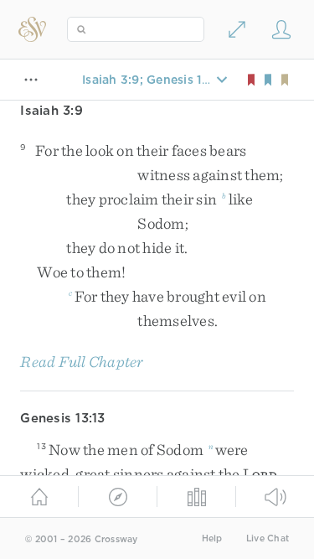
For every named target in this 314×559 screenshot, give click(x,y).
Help (212, 538)
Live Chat (267, 538)
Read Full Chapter (81, 361)
